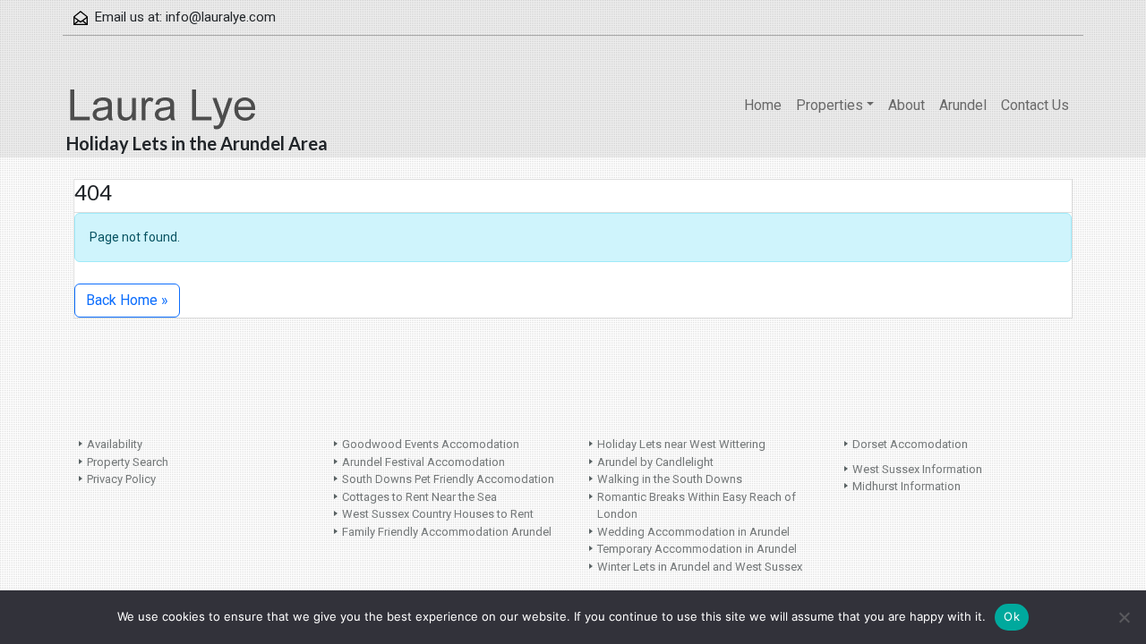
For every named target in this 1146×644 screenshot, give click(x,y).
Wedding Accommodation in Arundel (693, 531)
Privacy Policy (121, 479)
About (906, 105)
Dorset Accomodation (910, 444)
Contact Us (1035, 105)
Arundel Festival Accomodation (423, 462)
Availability (114, 444)
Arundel (963, 105)
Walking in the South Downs (669, 479)
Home (763, 105)
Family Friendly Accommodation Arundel (447, 531)
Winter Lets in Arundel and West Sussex (699, 566)
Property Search (127, 462)
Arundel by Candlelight (655, 462)
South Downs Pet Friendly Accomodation (448, 479)
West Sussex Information (917, 469)
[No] (1124, 617)
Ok (1012, 616)
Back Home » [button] (127, 300)
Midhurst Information (906, 486)
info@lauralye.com (221, 17)
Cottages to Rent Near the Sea (419, 497)
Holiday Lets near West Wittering (681, 444)
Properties (829, 105)
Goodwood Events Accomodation (430, 444)
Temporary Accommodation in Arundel (697, 548)
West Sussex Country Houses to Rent (438, 514)
